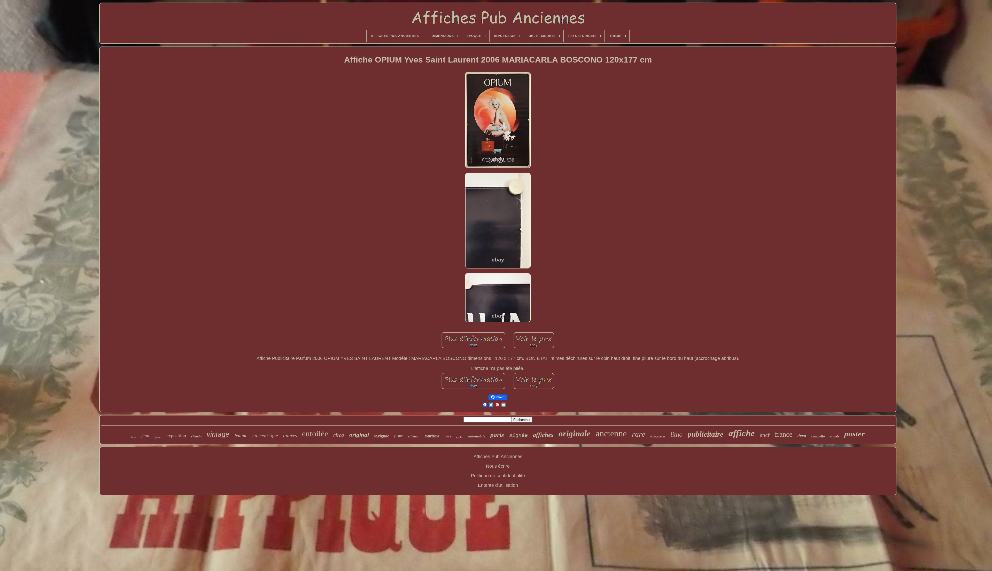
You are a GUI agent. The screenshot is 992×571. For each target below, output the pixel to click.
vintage (218, 434)
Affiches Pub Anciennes (498, 456)
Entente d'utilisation (498, 485)
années (290, 435)
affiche (742, 433)
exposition (176, 435)
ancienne (611, 433)
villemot (414, 436)
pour (398, 435)
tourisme (432, 436)
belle (133, 437)
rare (638, 434)
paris (497, 434)
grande (834, 436)
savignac (381, 436)
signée (518, 435)
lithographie (657, 436)
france (783, 434)
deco (801, 435)
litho (676, 434)
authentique (265, 436)
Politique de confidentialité (498, 475)
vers (447, 436)
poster (854, 433)
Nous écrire (498, 466)
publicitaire (705, 434)
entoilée (315, 433)
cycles (459, 436)
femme (241, 435)
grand (157, 436)
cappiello (818, 436)
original (359, 435)
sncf (765, 435)
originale (575, 433)
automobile (476, 436)
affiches (543, 434)
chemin (196, 436)
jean (145, 435)
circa (338, 435)
